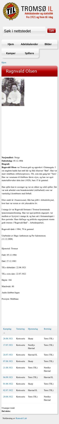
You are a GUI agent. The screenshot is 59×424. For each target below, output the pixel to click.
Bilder (48, 44)
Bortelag (47, 328)
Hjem (11, 44)
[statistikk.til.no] (28, 20)
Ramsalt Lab (21, 418)
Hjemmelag (33, 328)
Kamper (11, 53)
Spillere (29, 53)
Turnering (20, 328)
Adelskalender (29, 44)
